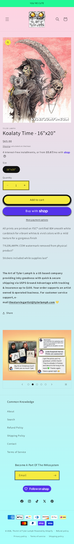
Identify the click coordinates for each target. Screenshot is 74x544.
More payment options (37, 219)
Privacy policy (20, 536)
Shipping (6, 146)
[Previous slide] (22, 384)
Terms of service (37, 536)
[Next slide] (52, 384)
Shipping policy (56, 536)
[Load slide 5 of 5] (45, 384)
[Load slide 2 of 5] (33, 384)
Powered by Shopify (43, 530)
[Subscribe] (55, 475)
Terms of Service (16, 452)
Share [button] (9, 313)
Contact (11, 443)
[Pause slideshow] (67, 384)
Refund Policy (15, 427)
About (10, 411)
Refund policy (62, 531)
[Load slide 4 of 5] (41, 384)
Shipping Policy (16, 435)
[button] (7, 19)
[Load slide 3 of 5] (37, 384)
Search (11, 419)
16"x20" (11, 169)
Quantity (7, 177)
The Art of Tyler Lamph (23, 530)
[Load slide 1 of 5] (28, 384)
